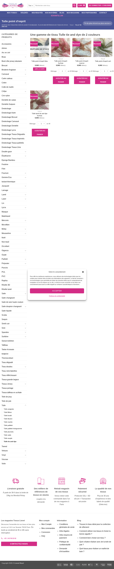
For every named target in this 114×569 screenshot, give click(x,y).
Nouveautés (37, 13)
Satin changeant (8, 298)
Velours (5, 451)
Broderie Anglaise (9, 70)
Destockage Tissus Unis (11, 147)
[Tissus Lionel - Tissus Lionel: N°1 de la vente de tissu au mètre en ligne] (13, 5)
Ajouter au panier (61, 80)
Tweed (4, 446)
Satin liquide (7, 311)
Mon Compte (46, 524)
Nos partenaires (89, 13)
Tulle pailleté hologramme (13, 428)
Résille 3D (6, 285)
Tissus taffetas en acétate (12, 392)
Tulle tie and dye (10, 441)
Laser (4, 199)
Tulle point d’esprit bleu (40, 61)
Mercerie (5, 220)
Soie (3, 328)
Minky (4, 229)
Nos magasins (73, 13)
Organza (5, 250)
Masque (5, 212)
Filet (3, 169)
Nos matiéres (51, 13)
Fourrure (5, 173)
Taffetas (5, 345)
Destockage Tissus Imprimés (13, 139)
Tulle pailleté (8, 425)
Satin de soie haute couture (12, 302)
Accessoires (6, 44)
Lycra (4, 207)
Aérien (4, 48)
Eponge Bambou (8, 160)
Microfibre (5, 225)
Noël (3, 238)
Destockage (6, 108)
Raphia (4, 280)
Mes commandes (48, 528)
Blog (62, 13)
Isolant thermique (8, 182)
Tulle (71, 25)
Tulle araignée (9, 409)
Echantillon (57, 15)
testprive (5, 354)
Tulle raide (7, 435)
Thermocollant (7, 358)
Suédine (5, 336)
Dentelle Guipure (8, 104)
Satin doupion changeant (11, 306)
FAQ (43, 536)
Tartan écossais (8, 349)
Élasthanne (6, 156)
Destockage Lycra (9, 130)
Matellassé (6, 216)
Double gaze (7, 152)
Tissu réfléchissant (9, 375)
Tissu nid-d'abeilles (9, 371)
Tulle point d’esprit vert (103, 61)
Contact (103, 13)
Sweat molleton (8, 341)
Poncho (5, 268)
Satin (4, 293)
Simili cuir (5, 324)
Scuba (4, 315)
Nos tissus (12, 13)
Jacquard (5, 186)
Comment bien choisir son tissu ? (92, 538)
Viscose (5, 459)
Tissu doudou (7, 367)
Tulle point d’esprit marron (81, 62)
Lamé (4, 195)
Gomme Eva (6, 177)
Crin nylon (6, 96)
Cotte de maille (8, 87)
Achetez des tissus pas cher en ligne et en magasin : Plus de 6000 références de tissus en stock (35, 25)
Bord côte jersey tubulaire (12, 61)
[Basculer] (25, 44)
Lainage (5, 190)
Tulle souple (8, 438)
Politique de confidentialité (57, 296)
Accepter (57, 291)
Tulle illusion (8, 419)
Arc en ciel (6, 53)
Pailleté (5, 259)
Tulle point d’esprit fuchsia (60, 62)
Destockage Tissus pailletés (13, 143)
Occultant (5, 246)
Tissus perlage (7, 388)
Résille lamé (7, 289)
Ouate (4, 255)
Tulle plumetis (8, 432)
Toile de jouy (7, 397)
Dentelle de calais (9, 100)
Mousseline (6, 233)
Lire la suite (40, 69)
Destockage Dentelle (10, 126)
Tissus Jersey (7, 384)
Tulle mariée (8, 422)
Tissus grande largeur (10, 379)
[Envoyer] (74, 5)
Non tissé (5, 242)
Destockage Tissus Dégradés (13, 134)
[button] (83, 272)
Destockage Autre (9, 113)
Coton (4, 83)
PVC (3, 276)
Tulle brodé (8, 415)
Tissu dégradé (7, 362)
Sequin (4, 319)
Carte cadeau (7, 78)
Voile (4, 464)
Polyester (5, 263)
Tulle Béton (8, 412)
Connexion (45, 532)
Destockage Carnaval (10, 121)
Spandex (5, 332)
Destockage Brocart (9, 117)
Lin (3, 203)
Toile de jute (6, 401)
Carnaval (5, 74)
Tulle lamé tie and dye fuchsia (39, 114)
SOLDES (24, 13)
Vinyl (4, 455)
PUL (3, 272)
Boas (4, 57)
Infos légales (64, 531)
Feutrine (5, 164)
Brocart (4, 65)
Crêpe (4, 91)
